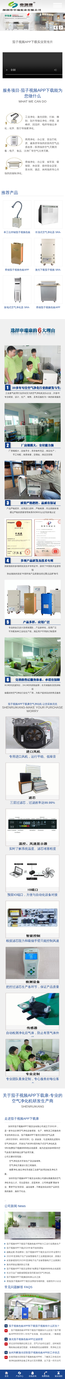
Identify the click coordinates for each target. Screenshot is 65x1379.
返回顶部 (58, 1376)
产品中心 (19, 1376)
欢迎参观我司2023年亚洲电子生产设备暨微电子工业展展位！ (35, 1260)
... (6, 1200)
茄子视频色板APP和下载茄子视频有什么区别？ (34, 1325)
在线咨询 (32, 1376)
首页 (6, 1376)
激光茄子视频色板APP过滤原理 (26, 1339)
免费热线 (45, 1376)
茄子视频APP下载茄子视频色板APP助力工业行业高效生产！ (35, 1244)
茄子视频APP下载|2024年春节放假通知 (25, 1248)
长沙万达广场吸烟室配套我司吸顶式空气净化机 (28, 1273)
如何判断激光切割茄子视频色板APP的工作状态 (34, 1352)
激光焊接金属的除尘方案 (18, 1264)
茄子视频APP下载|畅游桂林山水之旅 (23, 1277)
